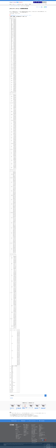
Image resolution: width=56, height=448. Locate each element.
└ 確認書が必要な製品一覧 (34, 440)
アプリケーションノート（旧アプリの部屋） (34, 436)
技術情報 (30, 4)
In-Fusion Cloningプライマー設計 (25, 430)
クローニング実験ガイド (26, 428)
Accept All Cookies (48, 447)
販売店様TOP (41, 0)
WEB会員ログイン (41, 433)
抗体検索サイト (25, 435)
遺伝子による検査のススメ (26, 426)
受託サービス (14, 4)
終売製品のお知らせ (17, 435)
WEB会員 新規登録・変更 (42, 434)
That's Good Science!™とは (42, 432)
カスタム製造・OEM (19, 4)
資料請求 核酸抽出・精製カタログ (35, 433)
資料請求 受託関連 (33, 432)
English (45, 0)
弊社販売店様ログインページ (42, 435)
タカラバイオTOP (36, 0)
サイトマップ (40, 436)
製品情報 (10, 4)
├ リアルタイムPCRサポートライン (35, 427)
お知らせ (23, 4)
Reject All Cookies (48, 445)
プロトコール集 (33, 437)
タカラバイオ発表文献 (18, 438)
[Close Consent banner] (55, 443)
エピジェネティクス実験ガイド (26, 433)
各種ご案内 (17, 433)
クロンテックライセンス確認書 (34, 441)
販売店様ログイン (43, 438)
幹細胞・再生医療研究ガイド (26, 427)
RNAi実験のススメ (25, 434)
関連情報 (12, 395)
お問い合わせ (26, 4)
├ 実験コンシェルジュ (33, 428)
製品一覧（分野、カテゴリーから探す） (18, 426)
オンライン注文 (17, 430)
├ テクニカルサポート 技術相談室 (34, 426)
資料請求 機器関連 (33, 431)
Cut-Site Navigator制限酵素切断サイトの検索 (26, 431)
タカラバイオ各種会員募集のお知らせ (19, 434)
